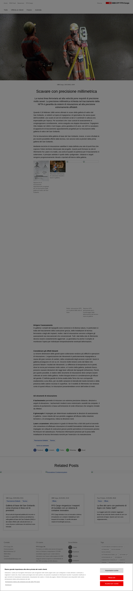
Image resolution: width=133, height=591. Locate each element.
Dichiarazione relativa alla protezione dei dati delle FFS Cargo (22, 582)
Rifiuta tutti (111, 577)
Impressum (8, 585)
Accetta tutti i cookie (111, 583)
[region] (66, 577)
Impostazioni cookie (111, 570)
